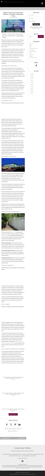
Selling (6, 428)
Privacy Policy (18, 468)
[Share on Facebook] (6, 424)
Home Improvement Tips (33, 57)
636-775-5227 (24, 458)
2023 (32, 80)
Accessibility (23, 468)
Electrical (19, 428)
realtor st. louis (31, 54)
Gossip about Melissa (22, 448)
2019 (32, 88)
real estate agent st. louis (33, 48)
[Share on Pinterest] (15, 424)
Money (30, 53)
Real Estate (31, 43)
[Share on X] (11, 424)
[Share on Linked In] (19, 424)
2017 (32, 93)
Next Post (21, 438)
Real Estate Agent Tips (33, 51)
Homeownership (31, 49)
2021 (32, 84)
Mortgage (30, 56)
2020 (32, 86)
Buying (30, 46)
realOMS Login (33, 474)
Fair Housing (27, 468)
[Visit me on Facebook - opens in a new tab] (36, 65)
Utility (11, 428)
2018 (32, 91)
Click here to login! (36, 28)
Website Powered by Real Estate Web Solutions (22, 472)
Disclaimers (29, 474)
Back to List (13, 414)
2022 (32, 82)
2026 (32, 73)
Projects (15, 428)
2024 (32, 78)
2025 (32, 75)
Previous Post (6, 438)
